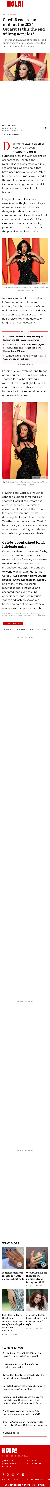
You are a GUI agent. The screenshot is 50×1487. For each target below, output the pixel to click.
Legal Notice (35, 1479)
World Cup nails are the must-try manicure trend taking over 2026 (36, 1277)
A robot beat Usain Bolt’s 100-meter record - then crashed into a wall (22, 1354)
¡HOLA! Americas (9, 1464)
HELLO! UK (6, 1466)
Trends (20, 629)
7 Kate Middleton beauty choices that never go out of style (36, 1319)
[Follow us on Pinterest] (18, 1474)
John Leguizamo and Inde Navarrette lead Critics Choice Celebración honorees (25, 1423)
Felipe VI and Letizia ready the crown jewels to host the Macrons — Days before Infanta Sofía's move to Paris (23, 1400)
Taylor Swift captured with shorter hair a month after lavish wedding (25, 1376)
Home (5, 14)
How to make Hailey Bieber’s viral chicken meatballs (21, 1365)
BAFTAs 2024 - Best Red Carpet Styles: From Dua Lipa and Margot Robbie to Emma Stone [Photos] (23, 347)
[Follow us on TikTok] (23, 1474)
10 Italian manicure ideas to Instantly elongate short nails (13, 1276)
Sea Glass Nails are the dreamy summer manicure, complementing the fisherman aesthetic (13, 1322)
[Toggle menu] (3, 4)
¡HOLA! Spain (7, 1461)
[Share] (45, 128)
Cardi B (31, 151)
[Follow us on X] (8, 1474)
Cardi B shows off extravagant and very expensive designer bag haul (24, 1387)
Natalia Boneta (11, 1432)
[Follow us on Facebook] (3, 1474)
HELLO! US (31, 1461)
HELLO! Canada (34, 1464)
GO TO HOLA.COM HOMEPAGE (26, 1485)
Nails (7, 629)
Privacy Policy (12, 1479)
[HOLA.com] (25, 1450)
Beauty (13, 14)
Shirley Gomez (10, 125)
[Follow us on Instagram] (13, 1474)
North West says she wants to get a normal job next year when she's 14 (21, 1412)
